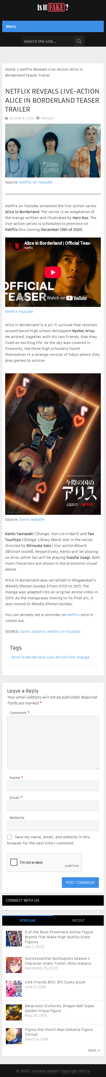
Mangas (47, 118)
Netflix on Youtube (36, 182)
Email (16, 798)
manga (83, 657)
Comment (20, 713)
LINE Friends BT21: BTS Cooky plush (55, 982)
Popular (27, 920)
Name (16, 778)
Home (10, 69)
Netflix (73, 615)
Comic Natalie (31, 519)
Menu (11, 26)
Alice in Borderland (28, 657)
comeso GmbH (44, 1071)
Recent (78, 920)
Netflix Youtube (19, 311)
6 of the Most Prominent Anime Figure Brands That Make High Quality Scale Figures (59, 937)
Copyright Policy (75, 1071)
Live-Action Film (61, 657)
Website (17, 818)
